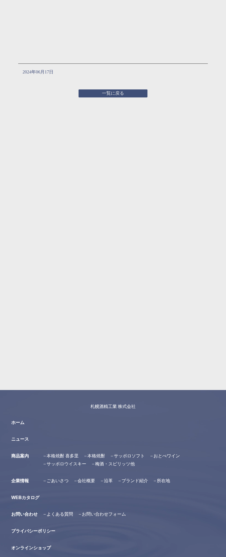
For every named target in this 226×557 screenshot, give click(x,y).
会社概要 (86, 480)
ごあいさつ (58, 480)
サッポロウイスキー (66, 463)
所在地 (163, 480)
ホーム (18, 422)
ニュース (20, 439)
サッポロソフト (129, 455)
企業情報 (20, 480)
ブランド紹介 (135, 480)
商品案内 (20, 455)
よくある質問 (60, 514)
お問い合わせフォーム (104, 514)
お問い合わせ (24, 514)
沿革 (108, 480)
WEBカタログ (25, 497)
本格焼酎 (96, 455)
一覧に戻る (113, 93)
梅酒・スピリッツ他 (115, 463)
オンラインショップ (31, 547)
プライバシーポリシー (33, 531)
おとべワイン (167, 455)
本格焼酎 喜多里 (63, 455)
